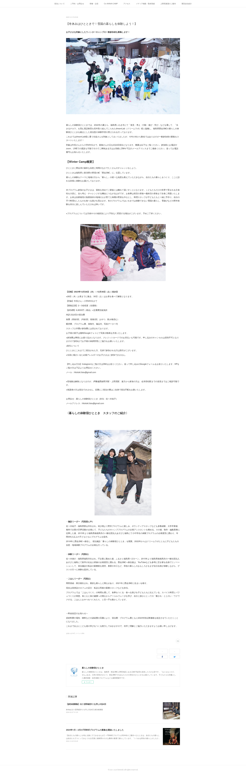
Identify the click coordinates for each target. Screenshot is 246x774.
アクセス (126, 3)
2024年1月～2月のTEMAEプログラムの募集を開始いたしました (95, 729)
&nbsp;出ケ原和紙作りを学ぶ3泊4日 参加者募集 (84, 709)
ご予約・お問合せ (77, 3)
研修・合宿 (94, 3)
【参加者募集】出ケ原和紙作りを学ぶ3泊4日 (86, 704)
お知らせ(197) (70, 633)
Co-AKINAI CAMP (111, 3)
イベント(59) (80, 633)
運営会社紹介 (187, 3)
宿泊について (59, 3)
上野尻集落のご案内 (168, 3)
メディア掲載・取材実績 (145, 3)
